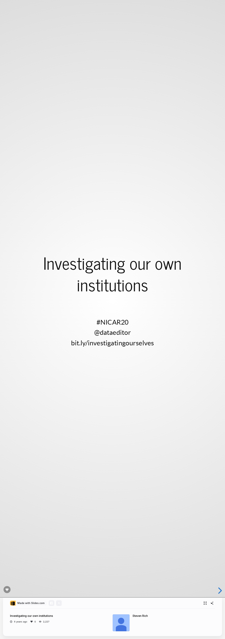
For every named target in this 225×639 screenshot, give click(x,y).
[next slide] (219, 590)
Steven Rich (140, 616)
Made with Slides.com (30, 603)
